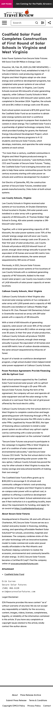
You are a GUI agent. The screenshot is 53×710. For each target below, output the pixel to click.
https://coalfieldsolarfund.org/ (29, 508)
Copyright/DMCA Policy (13, 706)
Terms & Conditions (38, 700)
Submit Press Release (16, 700)
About (15, 695)
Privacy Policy (34, 706)
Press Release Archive (30, 695)
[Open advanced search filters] (42, 23)
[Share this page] (49, 22)
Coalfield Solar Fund (14, 574)
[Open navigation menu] (4, 22)
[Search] (37, 23)
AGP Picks (6, 4)
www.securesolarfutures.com (24, 563)
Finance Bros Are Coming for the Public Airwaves (27, 4)
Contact (47, 706)
